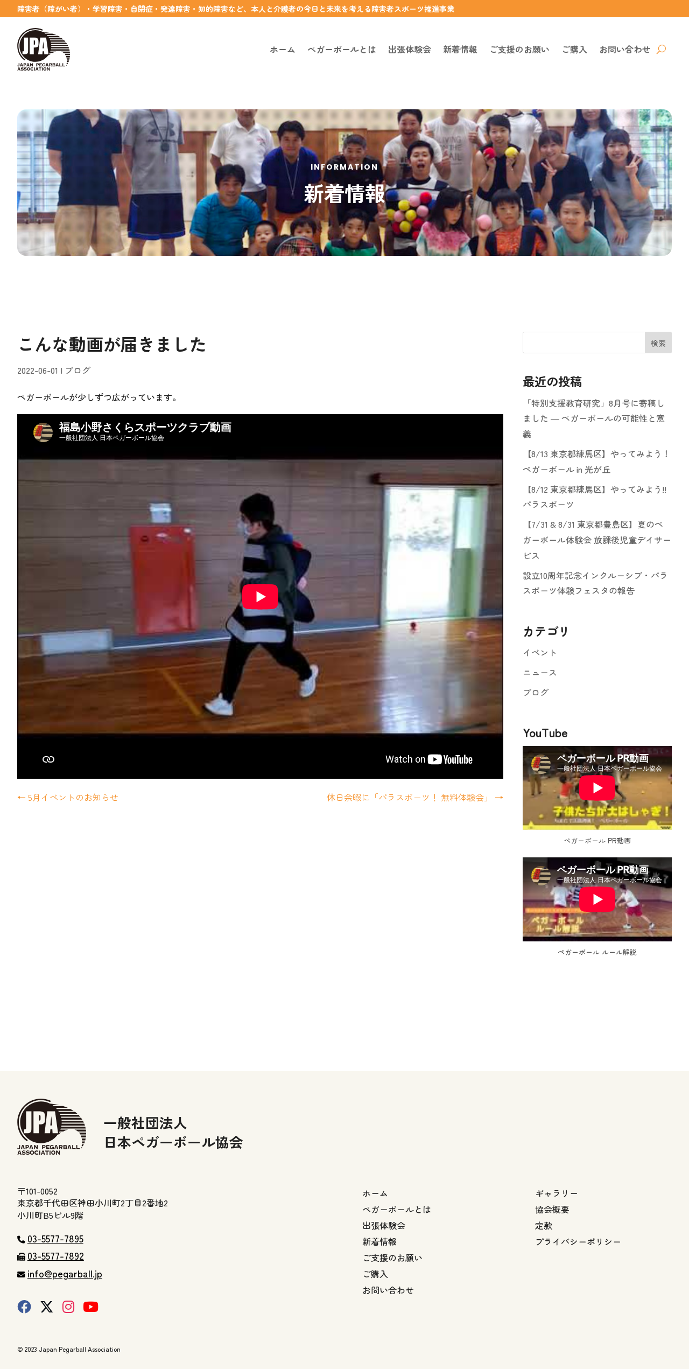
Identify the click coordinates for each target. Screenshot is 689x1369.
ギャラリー (556, 1194)
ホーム (283, 49)
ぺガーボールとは (341, 49)
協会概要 (552, 1210)
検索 (658, 343)
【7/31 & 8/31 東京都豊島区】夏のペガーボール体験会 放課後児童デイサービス (597, 540)
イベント (540, 652)
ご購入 (574, 49)
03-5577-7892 (55, 1255)
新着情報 (460, 49)
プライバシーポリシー (578, 1243)
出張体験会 (409, 49)
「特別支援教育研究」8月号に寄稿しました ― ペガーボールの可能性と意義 (594, 418)
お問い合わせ (625, 49)
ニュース (540, 672)
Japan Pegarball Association (80, 1348)
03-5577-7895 (55, 1238)
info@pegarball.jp (64, 1273)
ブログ (77, 370)
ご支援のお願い (519, 49)
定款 (543, 1226)
